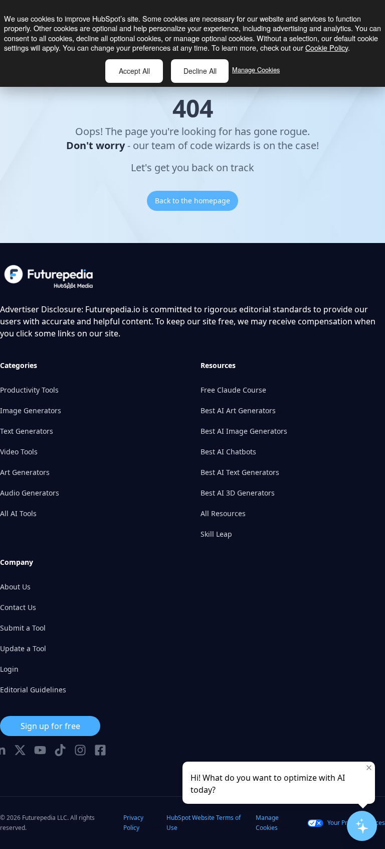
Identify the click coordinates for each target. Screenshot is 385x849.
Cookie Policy (326, 47)
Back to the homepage (192, 200)
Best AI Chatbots (228, 451)
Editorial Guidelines (33, 689)
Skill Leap (216, 534)
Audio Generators (29, 493)
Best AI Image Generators (244, 431)
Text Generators (26, 431)
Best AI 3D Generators (238, 493)
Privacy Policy (133, 822)
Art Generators (25, 472)
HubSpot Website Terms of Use (203, 822)
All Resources (223, 513)
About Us (15, 586)
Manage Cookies (256, 69)
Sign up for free (50, 726)
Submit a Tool (23, 628)
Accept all (134, 71)
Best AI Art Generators (238, 410)
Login (9, 669)
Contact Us (18, 607)
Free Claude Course (233, 390)
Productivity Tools (29, 390)
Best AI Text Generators (240, 472)
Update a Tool (23, 648)
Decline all (200, 71)
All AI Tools (18, 513)
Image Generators (30, 410)
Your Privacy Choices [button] (356, 822)
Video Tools (19, 451)
